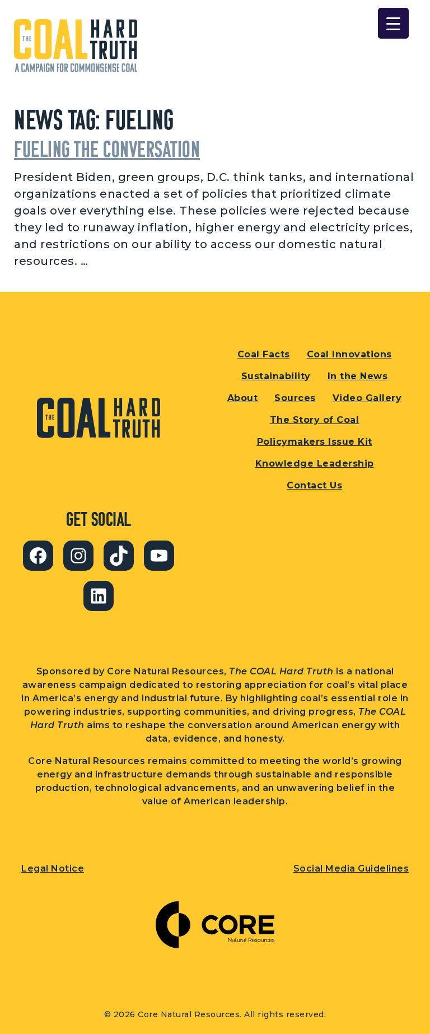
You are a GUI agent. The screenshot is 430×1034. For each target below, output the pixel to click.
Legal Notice (52, 868)
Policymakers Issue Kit (314, 441)
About (242, 398)
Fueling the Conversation (107, 149)
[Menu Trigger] (393, 23)
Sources (295, 398)
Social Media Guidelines (351, 868)
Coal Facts (263, 354)
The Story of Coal (314, 419)
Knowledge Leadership (314, 463)
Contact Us (314, 485)
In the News (358, 376)
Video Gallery (367, 398)
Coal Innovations (349, 354)
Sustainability (276, 376)
